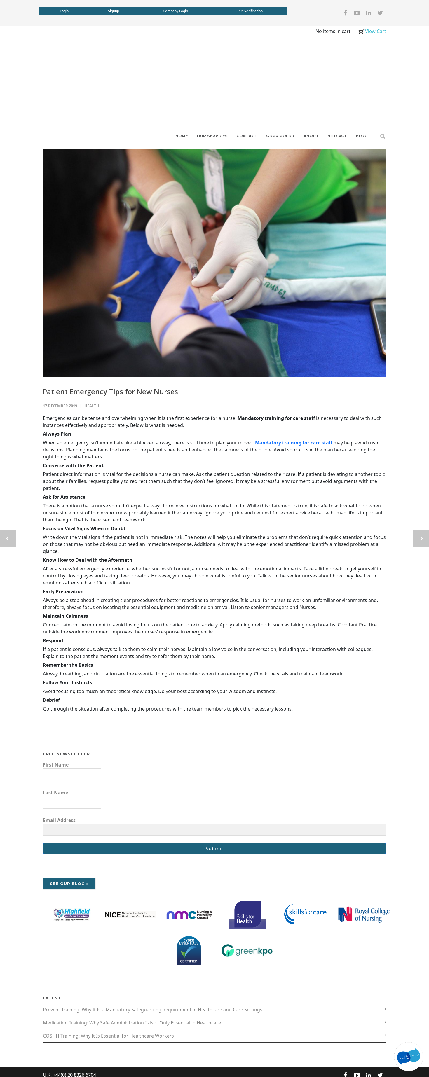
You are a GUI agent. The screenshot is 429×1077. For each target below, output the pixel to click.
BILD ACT (337, 135)
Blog (362, 135)
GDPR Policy (280, 135)
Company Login (175, 10)
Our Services (212, 135)
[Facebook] (345, 13)
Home (181, 135)
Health (91, 406)
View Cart (375, 31)
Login (64, 10)
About (311, 135)
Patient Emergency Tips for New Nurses (110, 391)
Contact (246, 135)
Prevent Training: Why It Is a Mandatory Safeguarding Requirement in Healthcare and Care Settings (152, 1009)
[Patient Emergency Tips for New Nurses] (214, 263)
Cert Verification (249, 10)
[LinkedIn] (368, 13)
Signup (113, 10)
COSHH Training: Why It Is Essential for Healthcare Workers (108, 1036)
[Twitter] (380, 13)
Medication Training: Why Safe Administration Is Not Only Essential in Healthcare (132, 1023)
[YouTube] (357, 13)
